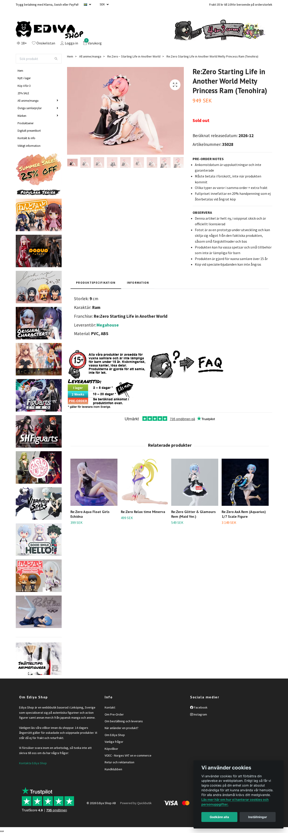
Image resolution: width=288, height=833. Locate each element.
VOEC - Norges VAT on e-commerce (128, 755)
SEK (103, 4)
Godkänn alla (219, 817)
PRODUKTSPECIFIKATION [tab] (96, 282)
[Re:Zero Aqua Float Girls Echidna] (93, 482)
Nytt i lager (24, 78)
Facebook (200, 707)
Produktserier (26, 123)
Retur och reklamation (119, 762)
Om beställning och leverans (124, 721)
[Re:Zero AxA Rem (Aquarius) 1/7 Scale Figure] (245, 482)
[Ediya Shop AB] (49, 30)
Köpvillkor (111, 749)
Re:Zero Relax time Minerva (143, 511)
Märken (22, 115)
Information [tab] (138, 282)
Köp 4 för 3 (24, 85)
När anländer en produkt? (121, 728)
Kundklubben (113, 769)
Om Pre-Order (114, 714)
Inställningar (257, 817)
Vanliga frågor (114, 742)
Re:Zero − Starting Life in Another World (133, 56)
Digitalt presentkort (29, 130)
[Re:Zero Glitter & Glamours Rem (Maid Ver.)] (194, 482)
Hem (20, 70)
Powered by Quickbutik (136, 803)
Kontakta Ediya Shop (33, 763)
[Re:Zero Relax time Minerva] (144, 482)
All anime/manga (28, 100)
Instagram (200, 714)
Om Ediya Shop (115, 735)
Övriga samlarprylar (30, 108)
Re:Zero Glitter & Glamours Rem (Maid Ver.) (193, 514)
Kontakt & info (26, 138)
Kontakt (110, 707)
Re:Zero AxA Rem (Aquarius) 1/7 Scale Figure (244, 514)
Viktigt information (29, 145)
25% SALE (23, 93)
